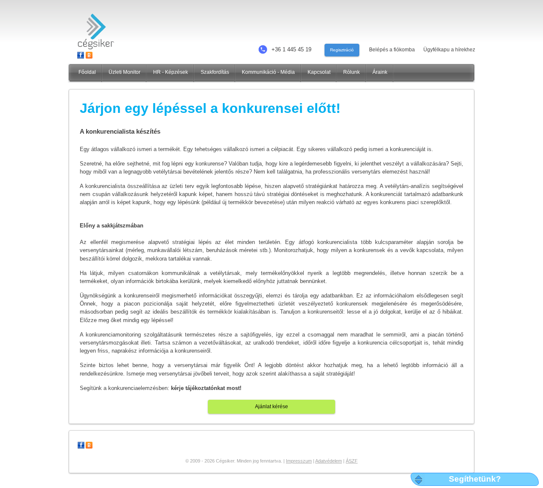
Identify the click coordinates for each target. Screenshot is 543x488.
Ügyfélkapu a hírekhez (449, 49)
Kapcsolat (319, 72)
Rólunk (351, 72)
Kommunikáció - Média (268, 72)
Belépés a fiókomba (392, 49)
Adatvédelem (328, 460)
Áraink (379, 72)
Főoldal (87, 72)
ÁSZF (352, 460)
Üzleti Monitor (124, 72)
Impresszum (299, 460)
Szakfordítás (215, 72)
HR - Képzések (170, 72)
